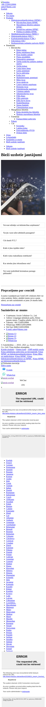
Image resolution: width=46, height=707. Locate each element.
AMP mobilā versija (36, 349)
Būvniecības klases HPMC (27, 22)
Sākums (9, 13)
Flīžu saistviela (22, 98)
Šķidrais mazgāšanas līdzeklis (28, 114)
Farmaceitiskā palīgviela (26, 119)
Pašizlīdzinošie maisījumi (26, 89)
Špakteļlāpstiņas (22, 103)
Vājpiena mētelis (23, 91)
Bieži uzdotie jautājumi (15, 142)
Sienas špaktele (22, 105)
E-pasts (9, 370)
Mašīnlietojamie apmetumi (27, 78)
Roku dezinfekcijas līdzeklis (27, 112)
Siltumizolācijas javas (25, 94)
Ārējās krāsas (21, 66)
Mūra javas (20, 80)
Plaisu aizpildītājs (23, 57)
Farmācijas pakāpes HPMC (27, 29)
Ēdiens (14, 121)
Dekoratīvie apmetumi (25, 59)
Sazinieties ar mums (14, 139)
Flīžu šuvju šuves (23, 100)
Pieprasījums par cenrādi (11, 305)
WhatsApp (11, 375)
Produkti (9, 18)
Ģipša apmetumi (23, 71)
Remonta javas (22, 87)
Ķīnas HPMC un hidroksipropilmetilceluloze (22, 353)
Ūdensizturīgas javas (24, 107)
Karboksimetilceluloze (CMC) (23, 38)
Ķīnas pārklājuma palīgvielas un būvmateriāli (19, 352)
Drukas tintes (21, 133)
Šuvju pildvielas (22, 73)
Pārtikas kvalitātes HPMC (26, 32)
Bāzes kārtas (21, 50)
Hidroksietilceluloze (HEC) (22, 36)
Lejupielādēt (11, 137)
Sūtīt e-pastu (6, 365)
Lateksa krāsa (21, 128)
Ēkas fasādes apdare (24, 55)
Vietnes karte (21, 349)
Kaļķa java (20, 75)
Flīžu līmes (20, 96)
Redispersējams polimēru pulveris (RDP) (27, 43)
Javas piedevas (22, 82)
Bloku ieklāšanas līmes (25, 52)
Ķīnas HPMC (20, 356)
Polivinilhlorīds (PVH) (25, 130)
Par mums (10, 16)
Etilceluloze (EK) (18, 41)
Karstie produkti (7, 349)
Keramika (20, 126)
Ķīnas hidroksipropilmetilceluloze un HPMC (16, 357)
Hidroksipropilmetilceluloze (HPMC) (26, 20)
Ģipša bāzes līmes (23, 68)
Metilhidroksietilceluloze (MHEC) (25, 34)
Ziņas (8, 135)
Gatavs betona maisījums (26, 84)
